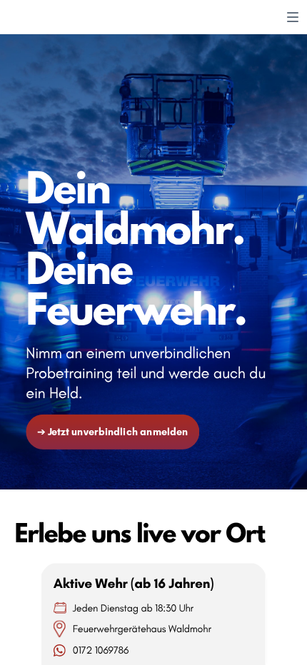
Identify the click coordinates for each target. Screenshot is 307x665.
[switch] (292, 17)
